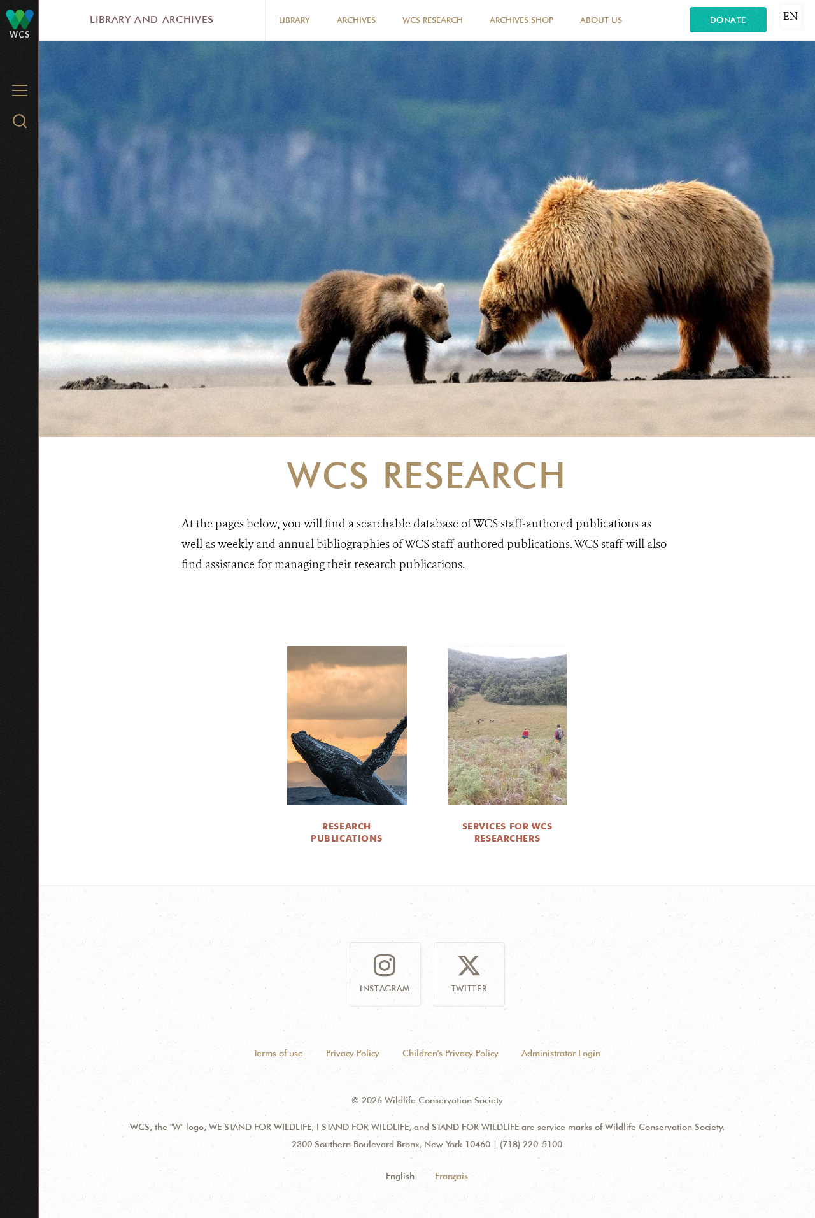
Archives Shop (521, 20)
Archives (356, 20)
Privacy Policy (352, 1053)
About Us (601, 20)
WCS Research (432, 20)
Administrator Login (560, 1053)
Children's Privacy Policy (450, 1053)
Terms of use (278, 1053)
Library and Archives (152, 19)
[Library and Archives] (20, 18)
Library (294, 20)
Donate (728, 20)
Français (451, 1176)
